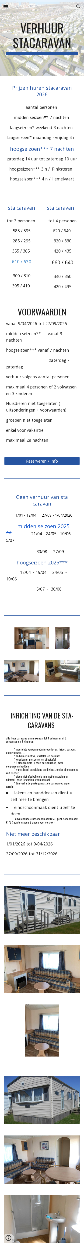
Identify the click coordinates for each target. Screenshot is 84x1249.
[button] (5, 6)
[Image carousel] (42, 1034)
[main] (42, 38)
